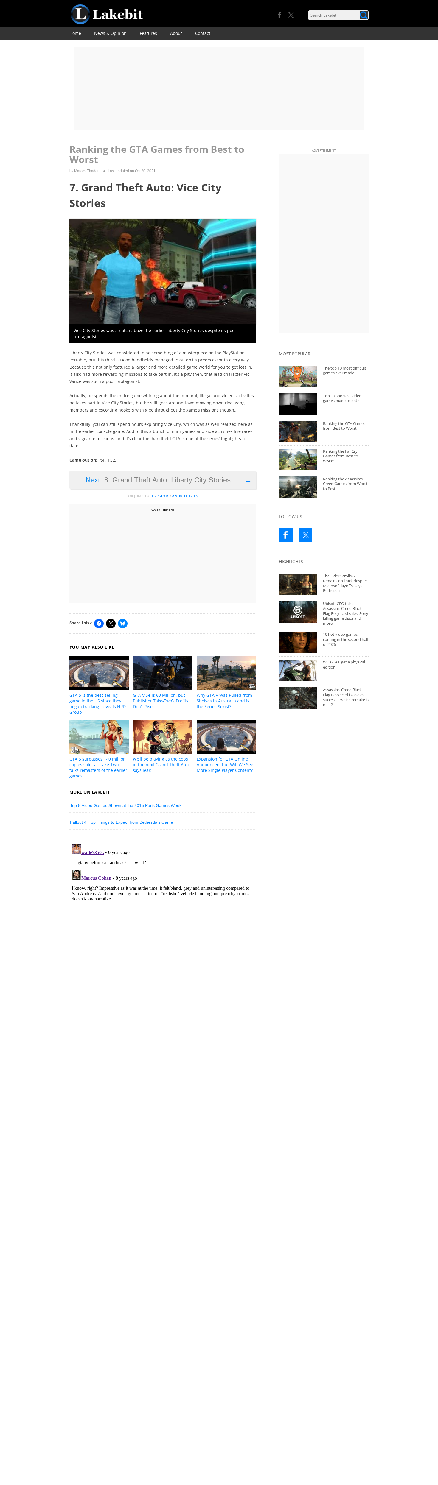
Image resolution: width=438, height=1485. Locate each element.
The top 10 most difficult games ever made (344, 370)
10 (180, 495)
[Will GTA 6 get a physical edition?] (298, 670)
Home (75, 33)
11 (185, 495)
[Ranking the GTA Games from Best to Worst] (298, 431)
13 (195, 495)
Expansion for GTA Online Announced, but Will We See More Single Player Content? (225, 764)
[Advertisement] (219, 88)
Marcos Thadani (87, 171)
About (176, 33)
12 (190, 495)
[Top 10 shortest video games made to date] (298, 404)
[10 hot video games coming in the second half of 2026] (298, 642)
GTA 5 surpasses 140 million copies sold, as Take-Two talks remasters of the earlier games (98, 767)
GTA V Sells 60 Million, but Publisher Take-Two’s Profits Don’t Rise (160, 700)
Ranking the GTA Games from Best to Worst (344, 426)
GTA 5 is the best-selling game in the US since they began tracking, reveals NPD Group (97, 703)
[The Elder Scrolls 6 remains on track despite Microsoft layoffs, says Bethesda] (298, 584)
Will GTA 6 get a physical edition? (344, 664)
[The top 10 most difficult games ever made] (298, 376)
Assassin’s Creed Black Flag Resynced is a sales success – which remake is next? (346, 697)
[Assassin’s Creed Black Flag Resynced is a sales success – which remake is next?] (298, 698)
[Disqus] (162, 916)
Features (148, 33)
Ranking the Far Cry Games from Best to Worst (340, 456)
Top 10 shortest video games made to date (342, 398)
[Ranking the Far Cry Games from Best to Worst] (298, 459)
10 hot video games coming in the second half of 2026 (345, 639)
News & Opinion (110, 33)
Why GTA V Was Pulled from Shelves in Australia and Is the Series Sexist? (224, 700)
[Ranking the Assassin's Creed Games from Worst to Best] (298, 487)
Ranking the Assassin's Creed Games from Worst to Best (345, 483)
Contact (202, 33)
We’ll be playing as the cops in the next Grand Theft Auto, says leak (162, 764)
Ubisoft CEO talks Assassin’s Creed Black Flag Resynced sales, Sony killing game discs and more (345, 613)
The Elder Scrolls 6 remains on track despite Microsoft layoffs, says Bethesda (345, 583)
